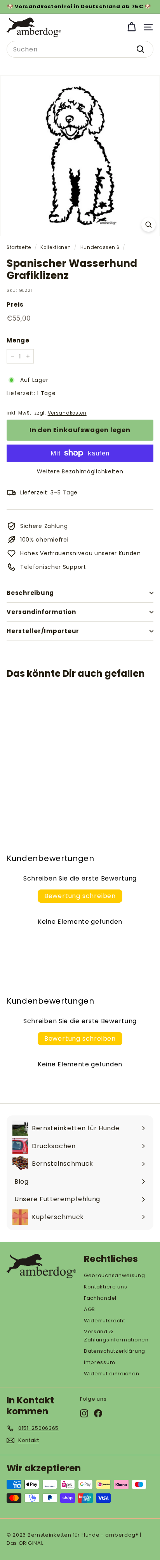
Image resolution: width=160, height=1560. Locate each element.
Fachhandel (100, 1298)
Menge (18, 340)
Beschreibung (30, 593)
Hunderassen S (100, 247)
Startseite (19, 247)
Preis (15, 304)
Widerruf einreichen (111, 1373)
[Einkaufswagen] (131, 27)
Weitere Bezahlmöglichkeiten (80, 471)
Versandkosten (67, 413)
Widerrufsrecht (104, 1320)
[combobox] (80, 49)
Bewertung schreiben (80, 895)
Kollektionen (55, 247)
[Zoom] (148, 224)
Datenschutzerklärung (114, 1351)
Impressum (99, 1362)
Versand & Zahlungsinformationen (116, 1335)
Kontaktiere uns (105, 1286)
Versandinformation (41, 612)
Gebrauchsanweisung (114, 1275)
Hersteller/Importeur (43, 631)
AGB (89, 1309)
